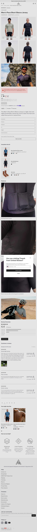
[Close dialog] (30, 257)
